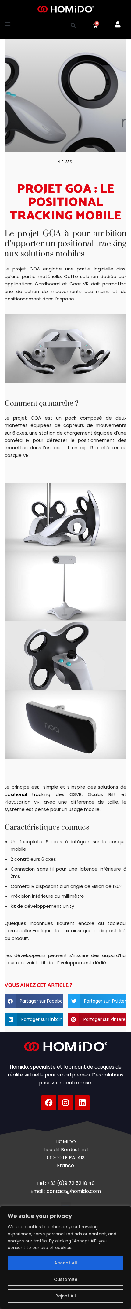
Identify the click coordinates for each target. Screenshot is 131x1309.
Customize (65, 1279)
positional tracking (27, 794)
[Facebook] (48, 1102)
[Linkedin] (82, 1102)
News (65, 162)
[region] (65, 1257)
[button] (7, 23)
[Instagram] (65, 1102)
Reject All (65, 1296)
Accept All (65, 1263)
